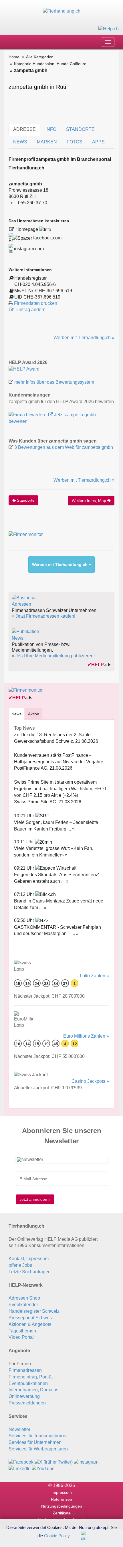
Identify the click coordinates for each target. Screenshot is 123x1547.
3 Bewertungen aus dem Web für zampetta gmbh (63, 447)
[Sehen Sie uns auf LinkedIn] (20, 1468)
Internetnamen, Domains (33, 1389)
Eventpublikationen (28, 1383)
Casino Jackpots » (90, 1081)
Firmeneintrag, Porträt (31, 1376)
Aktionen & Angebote (30, 1324)
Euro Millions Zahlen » (86, 1036)
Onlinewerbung (24, 1396)
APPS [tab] (98, 141)
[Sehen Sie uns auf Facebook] (21, 1462)
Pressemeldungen (27, 1402)
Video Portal (21, 1337)
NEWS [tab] (20, 141)
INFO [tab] (50, 129)
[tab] (16, 714)
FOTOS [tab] (74, 141)
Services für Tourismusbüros (37, 1435)
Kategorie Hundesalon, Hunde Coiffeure (50, 63)
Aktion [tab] (33, 714)
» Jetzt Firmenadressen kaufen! (43, 616)
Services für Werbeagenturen (38, 1448)
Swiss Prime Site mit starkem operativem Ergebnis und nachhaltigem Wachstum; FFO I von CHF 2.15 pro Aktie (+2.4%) (60, 789)
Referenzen (61, 1499)
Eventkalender (23, 1304)
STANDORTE (80, 129)
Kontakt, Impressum (29, 1258)
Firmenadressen (25, 1370)
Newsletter (19, 1429)
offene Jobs (20, 1265)
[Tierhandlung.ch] (61, 11)
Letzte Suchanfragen (30, 1271)
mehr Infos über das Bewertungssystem (54, 382)
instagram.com (28, 248)
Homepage (27, 229)
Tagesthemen (22, 1330)
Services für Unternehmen (35, 1442)
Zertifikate (62, 1513)
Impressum (61, 1492)
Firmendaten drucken (35, 303)
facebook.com (46, 237)
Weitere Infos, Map (89, 500)
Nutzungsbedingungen (61, 1506)
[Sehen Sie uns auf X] (54, 1462)
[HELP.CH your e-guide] (108, 28)
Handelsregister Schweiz (34, 1311)
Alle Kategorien (39, 57)
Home (14, 57)
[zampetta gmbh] (24, 369)
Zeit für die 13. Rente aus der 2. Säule (52, 734)
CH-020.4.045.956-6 (35, 284)
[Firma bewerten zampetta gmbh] (27, 414)
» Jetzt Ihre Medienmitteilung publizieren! (53, 655)
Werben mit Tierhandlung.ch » (83, 337)
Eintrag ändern (30, 309)
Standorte (25, 500)
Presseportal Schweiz (31, 1317)
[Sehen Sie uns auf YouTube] (43, 1468)
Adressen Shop (24, 1298)
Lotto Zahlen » (94, 975)
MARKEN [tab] (47, 141)
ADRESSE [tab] (24, 129)
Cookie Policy (57, 1535)
